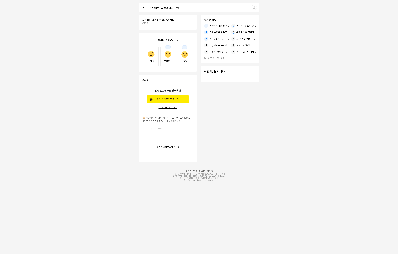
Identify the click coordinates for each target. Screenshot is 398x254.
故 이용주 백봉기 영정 (246, 39)
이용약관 (188, 171)
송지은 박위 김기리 (245, 32)
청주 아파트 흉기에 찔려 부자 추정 (219, 45)
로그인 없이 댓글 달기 (168, 107)
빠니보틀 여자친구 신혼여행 (219, 39)
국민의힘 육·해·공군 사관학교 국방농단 (246, 45)
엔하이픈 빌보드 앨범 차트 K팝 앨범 (246, 25)
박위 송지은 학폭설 (218, 32)
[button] (144, 7)
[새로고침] (192, 129)
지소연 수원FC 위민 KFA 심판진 (219, 52)
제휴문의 (210, 171)
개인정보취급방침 (199, 171)
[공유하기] (254, 7)
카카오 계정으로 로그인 (168, 99)
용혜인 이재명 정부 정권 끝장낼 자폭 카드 (219, 25)
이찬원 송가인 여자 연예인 (246, 52)
